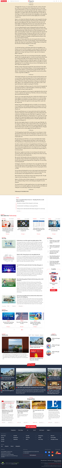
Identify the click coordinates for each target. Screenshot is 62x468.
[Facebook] (46, 452)
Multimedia (5, 335)
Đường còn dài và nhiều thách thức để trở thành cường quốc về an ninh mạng (31, 208)
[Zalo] (49, 455)
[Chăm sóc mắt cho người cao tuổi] (8, 385)
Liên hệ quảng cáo (33, 455)
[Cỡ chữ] (54, 1)
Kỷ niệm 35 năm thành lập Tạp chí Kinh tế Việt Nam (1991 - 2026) (22, 412)
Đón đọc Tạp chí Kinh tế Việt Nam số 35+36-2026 (36, 359)
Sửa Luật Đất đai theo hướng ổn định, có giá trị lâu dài (36, 347)
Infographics (37, 335)
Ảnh (2, 446)
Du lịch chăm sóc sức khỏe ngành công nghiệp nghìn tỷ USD (29, 240)
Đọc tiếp (4, 238)
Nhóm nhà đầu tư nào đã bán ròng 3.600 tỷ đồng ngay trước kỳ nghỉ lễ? (39, 229)
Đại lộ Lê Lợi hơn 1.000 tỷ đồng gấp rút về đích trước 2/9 (53, 378)
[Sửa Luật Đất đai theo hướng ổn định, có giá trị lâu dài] (8, 372)
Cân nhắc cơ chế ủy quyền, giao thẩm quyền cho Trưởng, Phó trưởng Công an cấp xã (53, 392)
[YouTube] (52, 452)
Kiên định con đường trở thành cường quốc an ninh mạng (27, 203)
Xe (27, 430)
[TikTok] (46, 455)
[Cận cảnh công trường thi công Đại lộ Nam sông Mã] (31, 377)
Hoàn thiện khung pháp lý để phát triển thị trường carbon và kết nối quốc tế (30, 280)
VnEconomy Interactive (53, 410)
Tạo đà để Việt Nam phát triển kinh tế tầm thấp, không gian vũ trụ (30, 266)
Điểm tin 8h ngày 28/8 (55, 352)
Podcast (33, 335)
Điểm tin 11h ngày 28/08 (56, 346)
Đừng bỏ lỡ (4, 310)
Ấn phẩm (53, 269)
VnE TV (30, 335)
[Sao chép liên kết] (58, 1)
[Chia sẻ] (60, 1)
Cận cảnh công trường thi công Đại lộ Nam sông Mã (30, 387)
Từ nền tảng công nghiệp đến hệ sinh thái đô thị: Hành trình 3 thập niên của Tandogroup (29, 296)
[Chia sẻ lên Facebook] (56, 1)
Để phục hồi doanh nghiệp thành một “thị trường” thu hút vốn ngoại (35, 323)
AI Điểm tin (54, 335)
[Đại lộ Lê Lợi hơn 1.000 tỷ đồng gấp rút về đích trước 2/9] (54, 372)
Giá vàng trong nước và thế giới (38, 411)
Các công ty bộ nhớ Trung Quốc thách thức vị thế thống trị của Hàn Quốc (54, 229)
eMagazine (41, 335)
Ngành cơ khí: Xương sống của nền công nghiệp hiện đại (28, 254)
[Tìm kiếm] (11, 1)
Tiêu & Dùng (20, 430)
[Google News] (49, 452)
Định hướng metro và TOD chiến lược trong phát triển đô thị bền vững (7, 412)
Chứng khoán (13, 430)
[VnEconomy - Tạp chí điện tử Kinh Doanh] (31, 426)
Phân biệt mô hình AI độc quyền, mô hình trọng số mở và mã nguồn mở (23, 229)
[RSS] (52, 455)
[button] (31, 329)
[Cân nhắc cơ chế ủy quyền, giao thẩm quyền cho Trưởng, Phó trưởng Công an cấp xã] (54, 385)
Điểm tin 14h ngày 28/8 (56, 339)
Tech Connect (41, 430)
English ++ (49, 430)
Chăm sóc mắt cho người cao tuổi (7, 391)
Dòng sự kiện (31, 399)
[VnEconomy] (31, 4)
